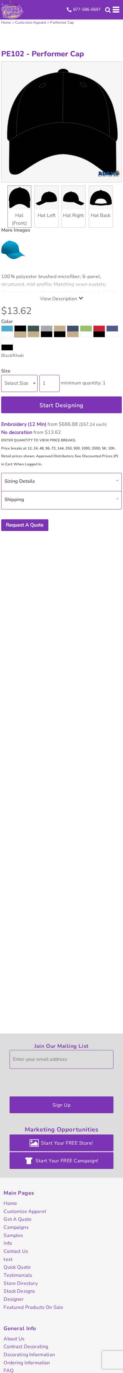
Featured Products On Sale (33, 1307)
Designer (14, 1299)
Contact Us (16, 1251)
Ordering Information (27, 1363)
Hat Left (47, 215)
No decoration (16, 432)
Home (6, 22)
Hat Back (100, 215)
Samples (13, 1235)
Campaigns (16, 1227)
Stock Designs (19, 1291)
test (8, 1259)
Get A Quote (18, 1219)
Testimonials (18, 1275)
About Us (14, 1339)
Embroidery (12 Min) (23, 424)
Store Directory (20, 1283)
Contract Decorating (26, 1346)
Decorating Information (29, 1354)
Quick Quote (17, 1267)
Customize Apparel (30, 22)
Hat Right (73, 215)
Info (8, 1243)
